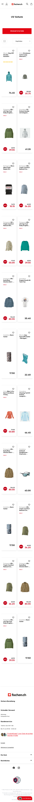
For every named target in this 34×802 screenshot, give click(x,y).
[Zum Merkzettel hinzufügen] (13, 51)
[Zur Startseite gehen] (17, 4)
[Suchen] (27, 4)
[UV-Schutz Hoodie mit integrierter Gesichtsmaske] (25, 133)
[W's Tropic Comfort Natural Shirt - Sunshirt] (9, 246)
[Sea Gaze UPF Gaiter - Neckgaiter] (25, 358)
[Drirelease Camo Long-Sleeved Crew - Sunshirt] (25, 76)
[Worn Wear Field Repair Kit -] (9, 189)
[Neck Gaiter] (9, 357)
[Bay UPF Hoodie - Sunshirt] (9, 76)
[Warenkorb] (30, 4)
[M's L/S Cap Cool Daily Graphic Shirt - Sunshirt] (9, 133)
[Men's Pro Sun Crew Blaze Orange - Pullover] (9, 415)
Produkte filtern (17, 31)
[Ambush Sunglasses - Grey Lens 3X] (25, 474)
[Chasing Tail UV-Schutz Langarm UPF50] (25, 416)
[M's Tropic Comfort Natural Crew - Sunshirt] (25, 189)
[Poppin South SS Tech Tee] (25, 302)
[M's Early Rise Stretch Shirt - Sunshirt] (9, 302)
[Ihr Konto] (6, 4)
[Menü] (3, 4)
